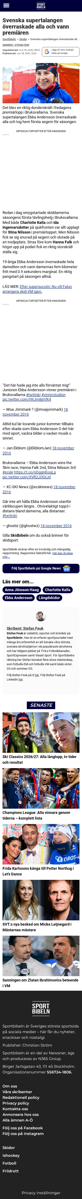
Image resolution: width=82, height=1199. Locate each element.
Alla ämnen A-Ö (18, 1120)
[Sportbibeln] (41, 5)
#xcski (8, 472)
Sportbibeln (9, 39)
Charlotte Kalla (57, 590)
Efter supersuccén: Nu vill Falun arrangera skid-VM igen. (37, 289)
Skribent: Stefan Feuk (16, 45)
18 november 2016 (56, 525)
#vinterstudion (53, 394)
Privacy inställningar (41, 1193)
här (37, 675)
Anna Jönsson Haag (22, 590)
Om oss (10, 1086)
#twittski (33, 394)
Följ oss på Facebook (23, 1128)
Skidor (23, 39)
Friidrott (11, 1171)
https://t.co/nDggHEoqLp (35, 472)
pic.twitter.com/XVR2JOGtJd (27, 477)
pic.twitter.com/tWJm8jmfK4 (27, 399)
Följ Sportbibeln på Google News (36, 568)
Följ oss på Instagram (23, 1133)
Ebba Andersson (18, 598)
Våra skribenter (17, 1092)
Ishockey (11, 1155)
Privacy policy (16, 1103)
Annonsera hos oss (21, 1114)
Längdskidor (49, 598)
